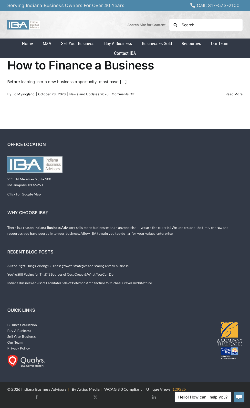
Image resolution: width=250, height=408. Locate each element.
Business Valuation (22, 325)
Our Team (15, 342)
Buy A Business (19, 331)
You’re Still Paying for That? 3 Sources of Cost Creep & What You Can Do (60, 274)
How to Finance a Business (80, 65)
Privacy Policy (18, 348)
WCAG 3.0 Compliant (123, 389)
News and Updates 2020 (88, 94)
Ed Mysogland (23, 94)
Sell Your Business (21, 336)
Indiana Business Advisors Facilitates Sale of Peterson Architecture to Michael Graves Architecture (79, 283)
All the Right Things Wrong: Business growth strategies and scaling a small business (67, 266)
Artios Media (88, 389)
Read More (234, 94)
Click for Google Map (24, 194)
